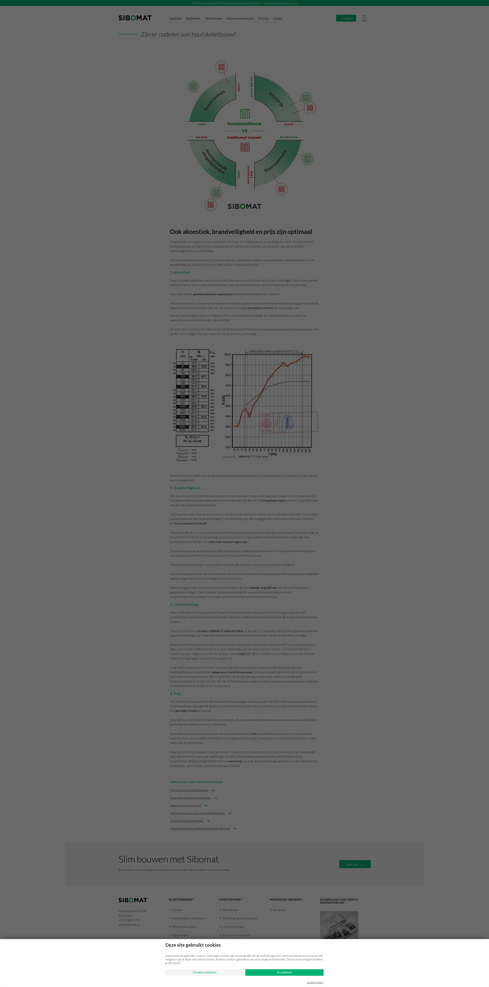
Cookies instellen (204, 972)
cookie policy (315, 982)
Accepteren (284, 972)
